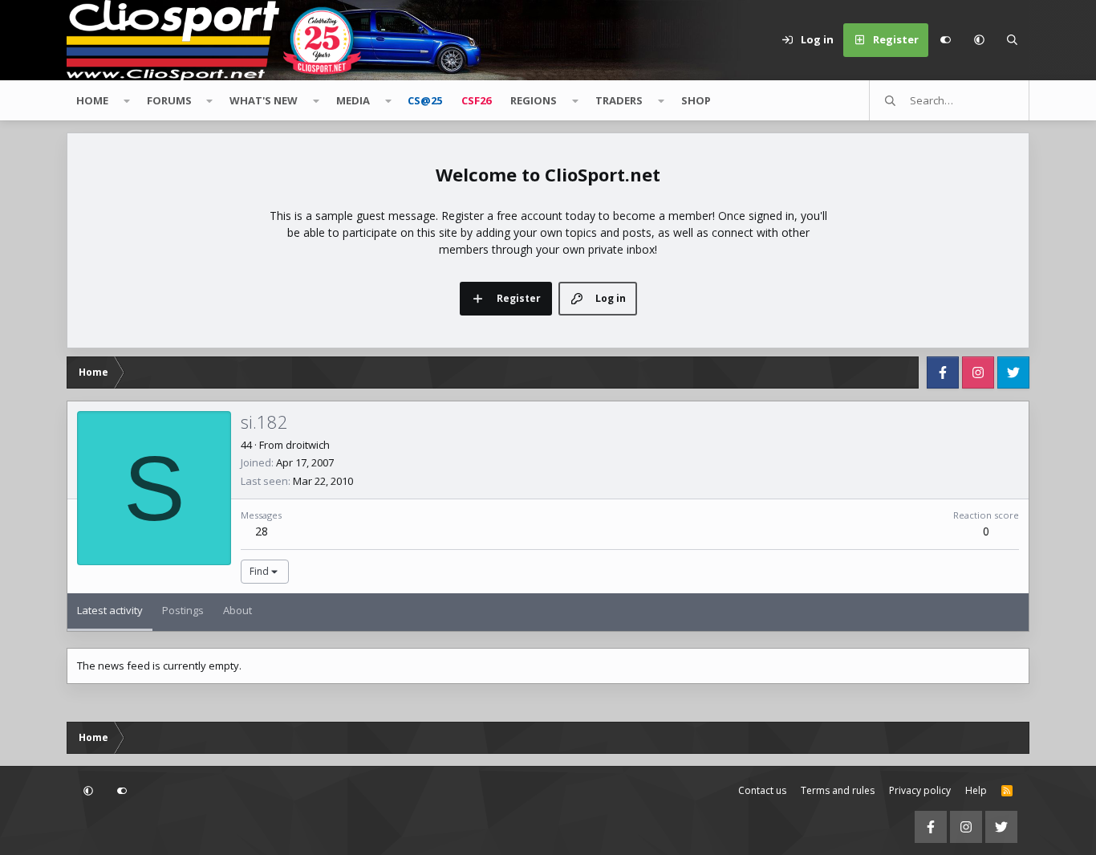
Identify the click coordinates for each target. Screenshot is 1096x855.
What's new (263, 100)
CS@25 (425, 100)
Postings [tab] (183, 610)
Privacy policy (920, 790)
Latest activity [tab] (110, 610)
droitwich (308, 445)
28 (261, 531)
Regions (533, 100)
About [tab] (237, 610)
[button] (979, 40)
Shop (696, 100)
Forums (169, 100)
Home (92, 100)
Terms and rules (838, 790)
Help (976, 790)
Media (353, 100)
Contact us (762, 790)
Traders (619, 100)
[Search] (1012, 40)
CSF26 (476, 100)
